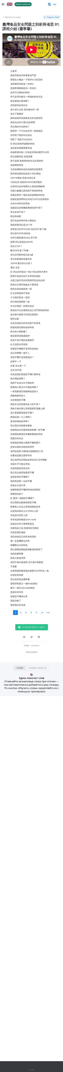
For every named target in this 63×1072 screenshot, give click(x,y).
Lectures (35, 645)
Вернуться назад (12, 17)
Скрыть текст (53, 17)
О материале (31, 652)
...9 (41, 612)
